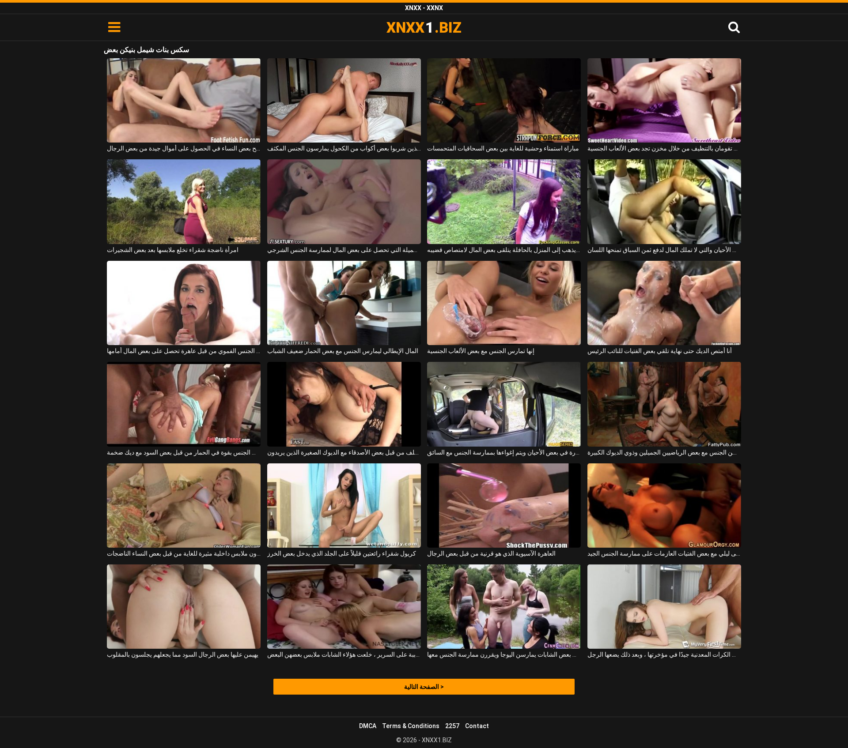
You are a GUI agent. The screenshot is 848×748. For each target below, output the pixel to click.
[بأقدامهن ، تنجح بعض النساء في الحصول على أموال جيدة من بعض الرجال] (184, 100)
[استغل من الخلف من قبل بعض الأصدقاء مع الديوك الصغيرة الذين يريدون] (344, 404)
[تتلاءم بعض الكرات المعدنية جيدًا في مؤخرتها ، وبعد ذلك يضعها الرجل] (664, 606)
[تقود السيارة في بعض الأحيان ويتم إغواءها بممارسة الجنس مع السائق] (504, 404)
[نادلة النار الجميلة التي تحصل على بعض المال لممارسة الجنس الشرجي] (344, 201)
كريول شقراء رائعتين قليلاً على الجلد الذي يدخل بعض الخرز (341, 553)
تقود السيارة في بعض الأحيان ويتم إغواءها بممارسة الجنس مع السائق (504, 452)
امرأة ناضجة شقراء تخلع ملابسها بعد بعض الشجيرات (172, 249)
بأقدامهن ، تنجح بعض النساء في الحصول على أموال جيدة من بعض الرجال (184, 148)
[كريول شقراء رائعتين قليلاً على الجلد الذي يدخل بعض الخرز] (344, 505)
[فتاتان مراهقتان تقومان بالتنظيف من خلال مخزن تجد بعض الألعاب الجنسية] (664, 100)
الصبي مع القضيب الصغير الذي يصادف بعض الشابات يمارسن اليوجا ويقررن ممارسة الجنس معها (504, 654)
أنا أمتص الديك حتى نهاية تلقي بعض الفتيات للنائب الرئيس (659, 350)
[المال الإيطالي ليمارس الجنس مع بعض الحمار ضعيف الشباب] (344, 303)
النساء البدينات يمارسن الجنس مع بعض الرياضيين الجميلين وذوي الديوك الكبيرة (664, 452)
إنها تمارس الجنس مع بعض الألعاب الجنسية (480, 350)
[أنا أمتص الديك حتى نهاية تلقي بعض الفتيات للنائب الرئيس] (664, 303)
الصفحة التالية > (424, 686)
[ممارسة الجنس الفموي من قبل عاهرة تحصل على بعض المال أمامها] (184, 303)
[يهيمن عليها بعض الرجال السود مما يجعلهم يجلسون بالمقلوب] (184, 606)
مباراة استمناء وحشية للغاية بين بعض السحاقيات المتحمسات (503, 148)
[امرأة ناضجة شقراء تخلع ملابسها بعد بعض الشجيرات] (184, 201)
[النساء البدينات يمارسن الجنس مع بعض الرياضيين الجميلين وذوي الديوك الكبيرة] (664, 404)
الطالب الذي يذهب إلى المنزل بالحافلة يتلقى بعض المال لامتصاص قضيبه (504, 249)
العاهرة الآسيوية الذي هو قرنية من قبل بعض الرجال (491, 553)
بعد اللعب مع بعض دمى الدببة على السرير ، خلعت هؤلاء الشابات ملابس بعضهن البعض (344, 654)
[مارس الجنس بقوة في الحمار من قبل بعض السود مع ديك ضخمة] (184, 404)
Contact (477, 725)
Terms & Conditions (410, 725)
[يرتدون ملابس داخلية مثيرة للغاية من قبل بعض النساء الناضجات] (184, 505)
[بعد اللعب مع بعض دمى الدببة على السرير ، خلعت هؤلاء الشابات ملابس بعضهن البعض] (344, 606)
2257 (452, 725)
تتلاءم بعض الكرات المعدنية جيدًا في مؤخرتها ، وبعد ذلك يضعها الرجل (664, 654)
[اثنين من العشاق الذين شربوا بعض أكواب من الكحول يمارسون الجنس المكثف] (344, 100)
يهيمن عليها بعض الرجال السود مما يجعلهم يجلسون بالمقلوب (182, 654)
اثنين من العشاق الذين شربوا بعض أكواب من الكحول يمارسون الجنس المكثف (344, 148)
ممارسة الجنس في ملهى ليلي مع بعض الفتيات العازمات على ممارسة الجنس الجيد (664, 553)
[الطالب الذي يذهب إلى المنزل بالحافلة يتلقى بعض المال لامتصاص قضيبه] (504, 201)
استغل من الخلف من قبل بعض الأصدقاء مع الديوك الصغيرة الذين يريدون (344, 452)
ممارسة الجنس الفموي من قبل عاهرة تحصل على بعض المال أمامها (184, 350)
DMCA (367, 725)
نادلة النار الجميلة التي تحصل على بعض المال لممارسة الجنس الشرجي (344, 249)
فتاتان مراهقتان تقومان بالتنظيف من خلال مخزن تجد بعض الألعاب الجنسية (664, 148)
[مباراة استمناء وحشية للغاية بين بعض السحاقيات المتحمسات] (504, 100)
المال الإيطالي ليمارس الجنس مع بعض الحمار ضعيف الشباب (342, 350)
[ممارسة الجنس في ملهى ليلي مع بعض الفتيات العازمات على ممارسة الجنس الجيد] (664, 505)
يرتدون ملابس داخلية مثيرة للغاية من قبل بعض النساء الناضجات (184, 553)
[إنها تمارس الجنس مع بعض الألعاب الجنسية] (504, 303)
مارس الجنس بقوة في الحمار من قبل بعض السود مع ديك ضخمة (184, 452)
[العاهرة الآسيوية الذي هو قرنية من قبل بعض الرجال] (504, 505)
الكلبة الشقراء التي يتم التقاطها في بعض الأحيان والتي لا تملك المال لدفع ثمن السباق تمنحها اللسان (664, 249)
